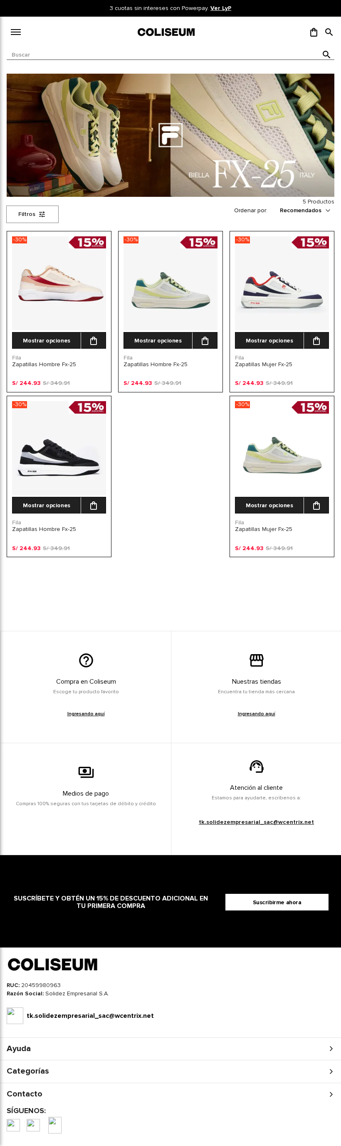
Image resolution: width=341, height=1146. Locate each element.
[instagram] (33, 1125)
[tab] (170, 996)
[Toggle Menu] (16, 32)
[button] (329, 32)
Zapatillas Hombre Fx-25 (44, 364)
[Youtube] (55, 1125)
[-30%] (59, 328)
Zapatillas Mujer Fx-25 (263, 364)
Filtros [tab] (26, 214)
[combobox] (170, 55)
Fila (16, 357)
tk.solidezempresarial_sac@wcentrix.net (256, 822)
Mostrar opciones (46, 340)
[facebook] (13, 1125)
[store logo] (167, 32)
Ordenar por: (250, 210)
